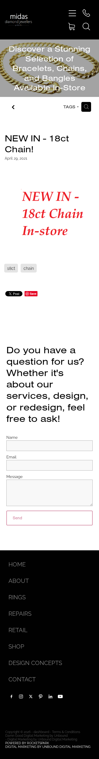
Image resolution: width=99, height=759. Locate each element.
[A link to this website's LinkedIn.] (50, 696)
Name (12, 437)
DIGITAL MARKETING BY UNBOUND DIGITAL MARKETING (48, 746)
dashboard (41, 731)
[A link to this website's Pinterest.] (40, 696)
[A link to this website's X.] (31, 696)
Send (17, 518)
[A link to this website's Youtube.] (60, 696)
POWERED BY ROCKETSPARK (27, 742)
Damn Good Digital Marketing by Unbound (36, 735)
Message (14, 476)
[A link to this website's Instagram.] (21, 696)
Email (11, 457)
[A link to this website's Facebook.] (11, 696)
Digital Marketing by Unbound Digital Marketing (42, 739)
